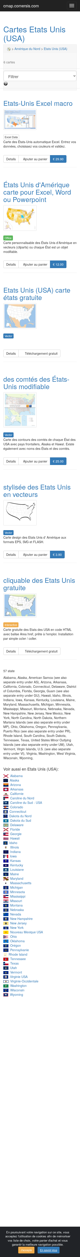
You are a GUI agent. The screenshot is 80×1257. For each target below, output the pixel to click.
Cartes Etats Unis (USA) (34, 33)
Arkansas (15, 789)
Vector (8, 336)
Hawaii (14, 838)
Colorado (15, 807)
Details (11, 159)
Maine (13, 874)
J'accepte (26, 1250)
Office (8, 238)
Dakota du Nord (20, 816)
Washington (17, 985)
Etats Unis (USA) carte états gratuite (36, 293)
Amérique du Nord (27, 48)
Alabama (15, 775)
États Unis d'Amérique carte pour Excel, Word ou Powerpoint (37, 192)
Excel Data (11, 137)
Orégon (14, 945)
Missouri (15, 900)
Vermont (15, 972)
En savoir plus (48, 1250)
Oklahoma (16, 941)
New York (16, 927)
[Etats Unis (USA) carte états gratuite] (40, 316)
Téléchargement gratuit (39, 353)
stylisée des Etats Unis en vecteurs (37, 490)
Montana (15, 905)
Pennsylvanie (18, 950)
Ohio (12, 936)
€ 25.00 (58, 461)
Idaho (12, 842)
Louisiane (16, 869)
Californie (16, 793)
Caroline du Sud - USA (25, 802)
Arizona (14, 784)
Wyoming (15, 994)
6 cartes (9, 62)
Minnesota (16, 892)
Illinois (13, 847)
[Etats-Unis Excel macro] (40, 119)
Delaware (16, 825)
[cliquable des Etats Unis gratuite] (40, 605)
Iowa (12, 856)
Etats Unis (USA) (55, 48)
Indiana (14, 851)
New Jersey (17, 923)
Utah (12, 967)
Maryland (15, 878)
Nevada (14, 914)
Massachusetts (19, 883)
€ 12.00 (58, 264)
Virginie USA (18, 976)
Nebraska (16, 909)
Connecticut (17, 811)
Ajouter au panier (34, 159)
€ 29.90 (58, 159)
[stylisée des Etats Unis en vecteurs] (40, 513)
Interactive (11, 625)
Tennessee (17, 959)
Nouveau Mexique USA (25, 932)
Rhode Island (17, 954)
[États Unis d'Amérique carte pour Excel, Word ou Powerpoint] (40, 218)
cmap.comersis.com (21, 5)
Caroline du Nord (21, 798)
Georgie (15, 834)
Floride (14, 829)
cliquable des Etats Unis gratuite (39, 583)
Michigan (15, 887)
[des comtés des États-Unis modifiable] (40, 409)
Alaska (13, 780)
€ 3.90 (57, 554)
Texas (13, 963)
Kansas (14, 860)
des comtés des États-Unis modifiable (36, 382)
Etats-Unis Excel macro (38, 103)
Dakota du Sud (19, 820)
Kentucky (15, 865)
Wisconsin (16, 990)
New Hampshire (20, 918)
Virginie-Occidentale (23, 981)
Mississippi (16, 896)
